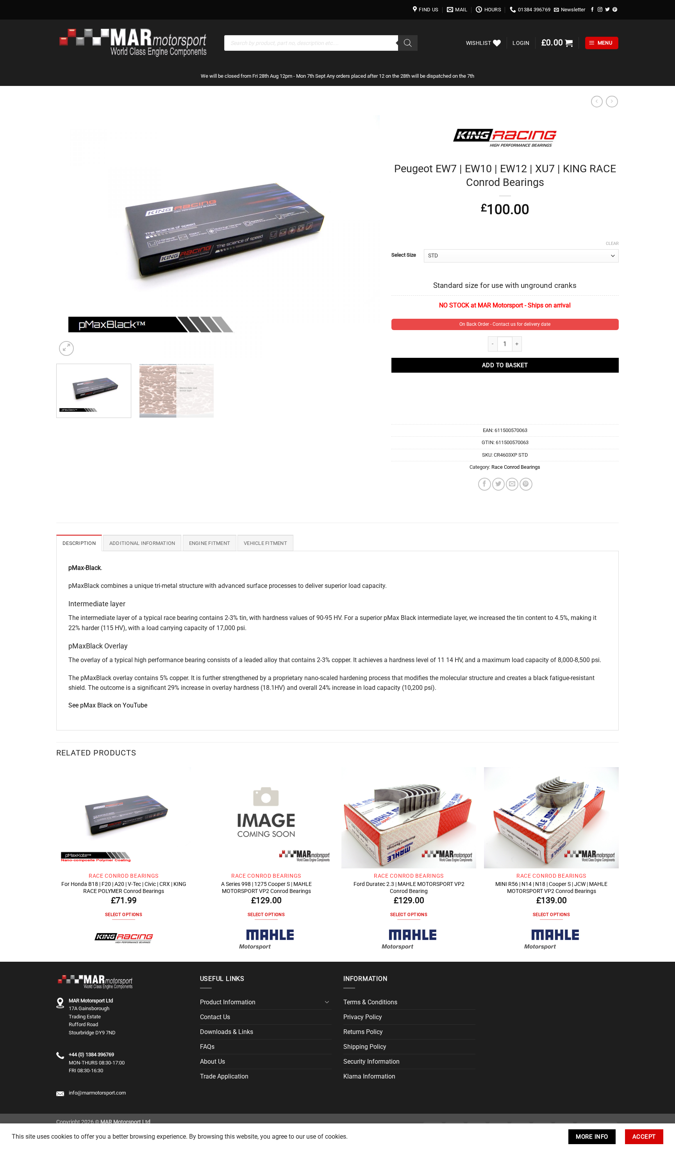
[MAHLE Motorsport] (266, 939)
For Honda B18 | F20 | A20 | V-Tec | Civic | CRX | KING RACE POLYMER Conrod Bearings (123, 887)
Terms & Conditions (370, 1002)
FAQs (207, 1046)
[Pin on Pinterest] (526, 484)
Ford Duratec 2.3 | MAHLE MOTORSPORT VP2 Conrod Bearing (409, 887)
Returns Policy (363, 1032)
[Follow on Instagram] (600, 9)
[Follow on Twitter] (607, 9)
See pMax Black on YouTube (107, 705)
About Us (212, 1061)
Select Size (403, 254)
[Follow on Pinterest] (614, 9)
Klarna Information (369, 1076)
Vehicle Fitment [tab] (265, 543)
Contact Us (215, 1017)
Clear (612, 243)
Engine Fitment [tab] (209, 543)
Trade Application (224, 1076)
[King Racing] (124, 939)
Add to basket (505, 365)
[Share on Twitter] (498, 484)
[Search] (408, 43)
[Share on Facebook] (484, 484)
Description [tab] (79, 543)
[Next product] (597, 102)
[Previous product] (612, 102)
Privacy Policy (362, 1017)
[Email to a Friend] (512, 484)
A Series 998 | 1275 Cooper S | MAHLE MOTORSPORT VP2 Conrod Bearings (266, 887)
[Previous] (73, 236)
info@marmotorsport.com (97, 1093)
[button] (569, 10)
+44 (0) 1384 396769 (91, 1054)
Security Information (371, 1061)
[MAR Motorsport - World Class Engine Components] (134, 43)
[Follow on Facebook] (592, 9)
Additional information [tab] (142, 543)
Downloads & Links (226, 1032)
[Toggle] (327, 1002)
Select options (123, 914)
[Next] (363, 236)
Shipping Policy (364, 1046)
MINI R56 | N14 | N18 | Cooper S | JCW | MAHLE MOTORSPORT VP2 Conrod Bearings (551, 887)
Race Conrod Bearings (515, 467)
